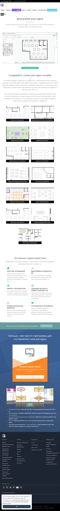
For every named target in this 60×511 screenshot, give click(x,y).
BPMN (26, 413)
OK (16, 506)
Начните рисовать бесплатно (30, 377)
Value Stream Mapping (44, 413)
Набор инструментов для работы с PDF (7, 444)
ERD (25, 409)
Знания (19, 456)
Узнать (19, 451)
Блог (18, 454)
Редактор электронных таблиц (6, 473)
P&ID (53, 409)
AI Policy (48, 449)
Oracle (54, 417)
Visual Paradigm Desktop (19, 1)
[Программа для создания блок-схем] (30, 404)
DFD (28, 409)
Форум (19, 449)
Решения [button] (29, 10)
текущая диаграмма (19, 420)
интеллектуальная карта (39, 420)
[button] (9, 10)
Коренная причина (31, 426)
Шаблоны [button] (34, 10)
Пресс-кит (34, 447)
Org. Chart (53, 413)
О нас (33, 442)
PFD (51, 409)
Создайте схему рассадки (30, 68)
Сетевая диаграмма (37, 409)
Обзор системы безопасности (11, 510)
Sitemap (19, 463)
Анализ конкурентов (19, 426)
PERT (30, 409)
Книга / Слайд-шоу (22, 442)
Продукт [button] (3, 10)
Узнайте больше (46, 326)
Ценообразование (42, 10)
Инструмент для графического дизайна (7, 459)
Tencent (15, 418)
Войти (2, 14)
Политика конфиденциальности (35, 508)
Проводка (46, 409)
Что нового (34, 445)
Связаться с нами (36, 450)
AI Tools (16, 10)
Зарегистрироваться (52, 10)
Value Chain (35, 413)
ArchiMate (21, 413)
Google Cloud (46, 417)
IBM (51, 417)
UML (23, 409)
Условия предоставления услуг (51, 444)
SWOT (29, 413)
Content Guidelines (51, 455)
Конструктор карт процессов (17, 424)
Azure (40, 417)
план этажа (28, 420)
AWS (37, 417)
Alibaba (11, 418)
